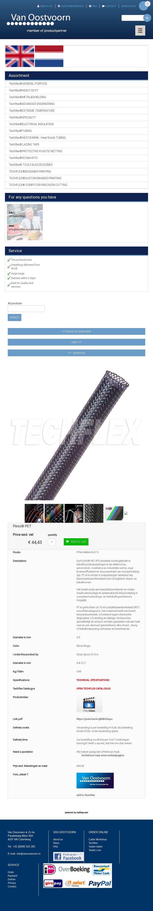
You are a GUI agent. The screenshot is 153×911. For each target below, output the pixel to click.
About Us (46, 6)
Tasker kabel (95, 846)
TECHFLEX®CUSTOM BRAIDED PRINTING (35, 178)
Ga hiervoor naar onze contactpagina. (103, 755)
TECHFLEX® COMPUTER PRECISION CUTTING (38, 185)
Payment (12, 875)
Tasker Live (95, 850)
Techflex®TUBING (20, 131)
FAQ (94, 6)
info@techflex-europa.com (24, 229)
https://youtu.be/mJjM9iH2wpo (94, 718)
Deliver (12, 879)
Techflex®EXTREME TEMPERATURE (32, 110)
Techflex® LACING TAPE (24, 144)
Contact (12, 886)
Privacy (12, 883)
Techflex (93, 843)
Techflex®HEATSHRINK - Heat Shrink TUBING (37, 137)
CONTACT (110, 6)
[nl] (49, 56)
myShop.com (82, 812)
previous (79, 353)
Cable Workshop (98, 839)
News (56, 843)
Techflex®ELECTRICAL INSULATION (31, 124)
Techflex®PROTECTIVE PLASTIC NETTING (35, 151)
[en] (19, 56)
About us (58, 839)
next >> (76, 342)
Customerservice (72, 6)
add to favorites (85, 795)
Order (11, 872)
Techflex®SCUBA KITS (23, 158)
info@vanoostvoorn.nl (28, 853)
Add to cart (78, 541)
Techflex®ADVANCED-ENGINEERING (32, 104)
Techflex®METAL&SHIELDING (27, 97)
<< (76, 331)
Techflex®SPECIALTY (22, 117)
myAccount (128, 6)
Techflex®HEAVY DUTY (23, 90)
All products (15, 303)
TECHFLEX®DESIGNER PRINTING (30, 171)
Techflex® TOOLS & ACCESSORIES (31, 164)
